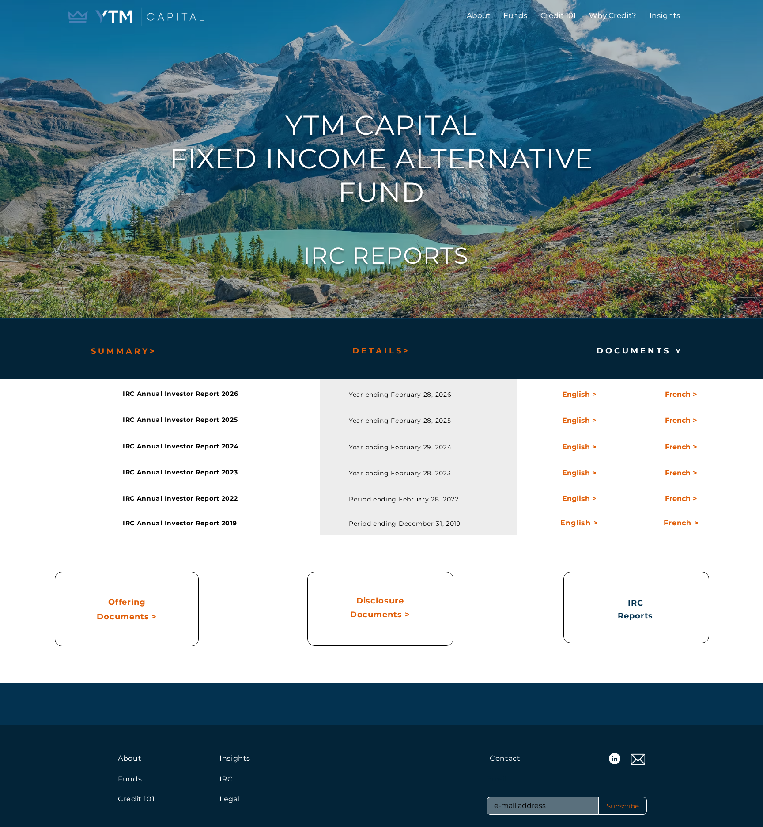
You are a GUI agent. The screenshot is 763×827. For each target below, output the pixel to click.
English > (579, 523)
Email (496, 779)
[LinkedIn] (614, 758)
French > (681, 523)
